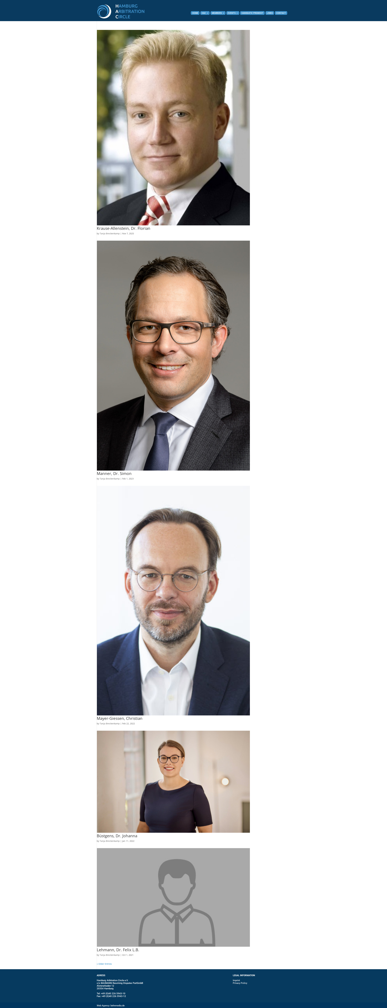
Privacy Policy (240, 983)
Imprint (236, 980)
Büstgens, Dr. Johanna (117, 835)
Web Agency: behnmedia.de (111, 1005)
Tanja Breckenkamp (110, 233)
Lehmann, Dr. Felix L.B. (118, 949)
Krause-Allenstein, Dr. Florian (123, 228)
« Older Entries (104, 963)
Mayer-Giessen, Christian (119, 718)
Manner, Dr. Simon (114, 473)
